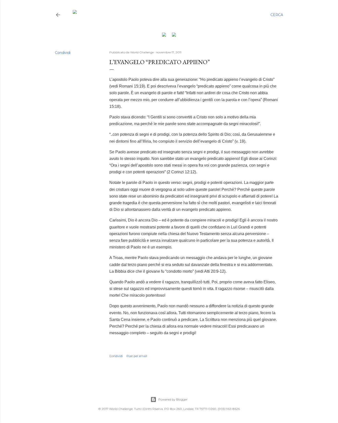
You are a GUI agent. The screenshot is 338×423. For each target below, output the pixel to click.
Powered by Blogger (173, 399)
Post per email (136, 356)
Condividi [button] (63, 52)
